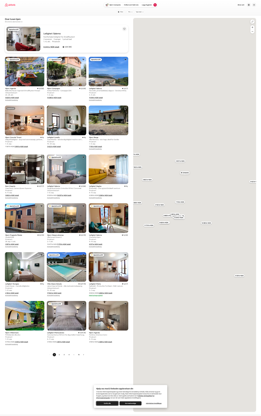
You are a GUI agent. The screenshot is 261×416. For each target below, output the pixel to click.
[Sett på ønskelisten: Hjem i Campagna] (83, 59)
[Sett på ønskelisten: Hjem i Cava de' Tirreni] (41, 108)
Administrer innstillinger (154, 403)
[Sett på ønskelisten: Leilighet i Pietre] (125, 254)
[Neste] (83, 354)
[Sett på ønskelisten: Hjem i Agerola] (41, 59)
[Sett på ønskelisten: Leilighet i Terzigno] (41, 254)
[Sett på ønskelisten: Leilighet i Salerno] (125, 59)
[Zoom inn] (252, 27)
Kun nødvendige (130, 403)
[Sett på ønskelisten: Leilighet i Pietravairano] (83, 303)
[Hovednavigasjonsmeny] (254, 5)
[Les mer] (21, 21)
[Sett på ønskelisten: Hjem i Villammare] (41, 303)
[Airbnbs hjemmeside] (10, 5)
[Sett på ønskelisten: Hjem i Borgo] (125, 108)
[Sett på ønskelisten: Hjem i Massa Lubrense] (83, 206)
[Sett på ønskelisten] (124, 29)
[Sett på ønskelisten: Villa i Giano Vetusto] (83, 254)
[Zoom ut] (252, 31)
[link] (49, 354)
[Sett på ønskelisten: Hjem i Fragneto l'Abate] (41, 206)
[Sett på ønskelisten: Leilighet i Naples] (125, 157)
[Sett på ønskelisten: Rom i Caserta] (41, 157)
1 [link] (54, 355)
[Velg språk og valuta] (249, 5)
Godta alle (107, 403)
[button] (51, 47)
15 (79, 355)
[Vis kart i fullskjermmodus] (252, 22)
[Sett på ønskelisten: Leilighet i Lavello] (83, 108)
